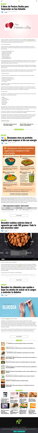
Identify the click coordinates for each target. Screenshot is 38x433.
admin (6, 12)
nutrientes (20, 265)
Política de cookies (15, 427)
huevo (3, 97)
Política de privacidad (22, 427)
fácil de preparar (31, 39)
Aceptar (15, 431)
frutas (8, 58)
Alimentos (8, 318)
